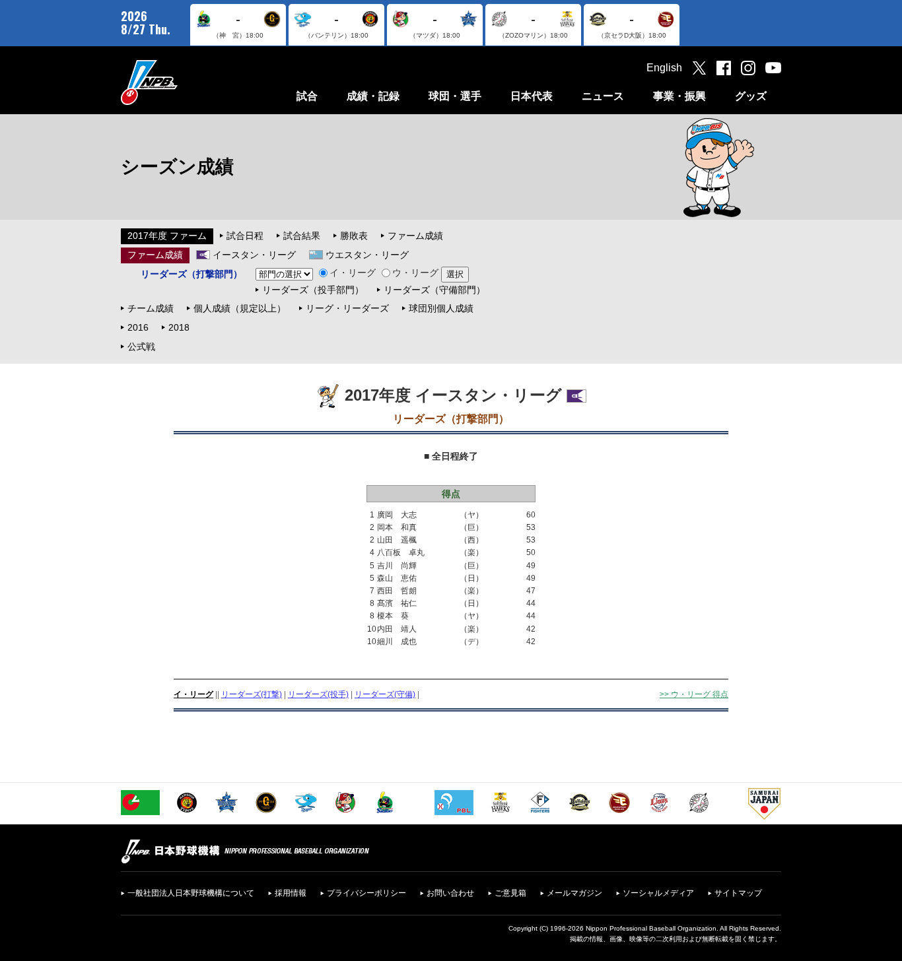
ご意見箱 (510, 893)
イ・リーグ (353, 272)
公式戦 (141, 346)
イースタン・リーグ (254, 254)
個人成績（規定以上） (239, 308)
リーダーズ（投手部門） (313, 289)
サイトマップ (738, 893)
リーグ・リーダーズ (347, 308)
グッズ (751, 96)
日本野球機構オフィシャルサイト (182, 82)
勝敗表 (354, 235)
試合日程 (244, 235)
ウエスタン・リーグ (367, 254)
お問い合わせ (450, 893)
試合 (307, 96)
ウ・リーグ (415, 272)
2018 (179, 327)
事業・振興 (679, 96)
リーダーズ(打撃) (251, 694)
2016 (138, 327)
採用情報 (290, 893)
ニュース (603, 96)
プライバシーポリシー (366, 893)
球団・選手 (455, 96)
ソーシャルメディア (658, 893)
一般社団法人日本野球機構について (190, 893)
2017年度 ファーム (167, 235)
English (664, 67)
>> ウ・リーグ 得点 (694, 694)
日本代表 (531, 96)
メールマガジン (574, 893)
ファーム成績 (415, 235)
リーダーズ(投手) (318, 694)
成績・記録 (373, 96)
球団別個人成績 (441, 308)
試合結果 (301, 235)
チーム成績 (150, 308)
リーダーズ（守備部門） (434, 289)
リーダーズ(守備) (385, 694)
